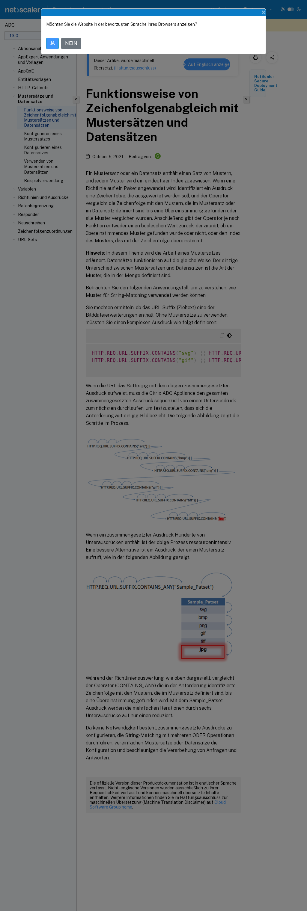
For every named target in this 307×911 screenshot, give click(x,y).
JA (52, 43)
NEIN (71, 43)
